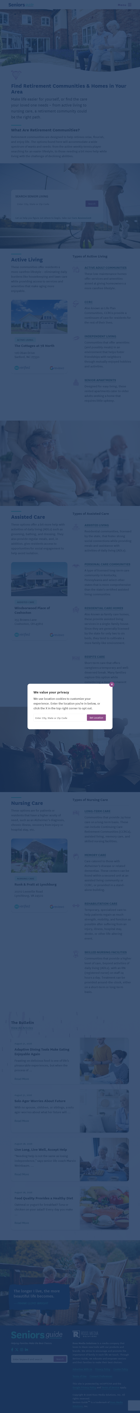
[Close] (111, 684)
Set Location (96, 717)
